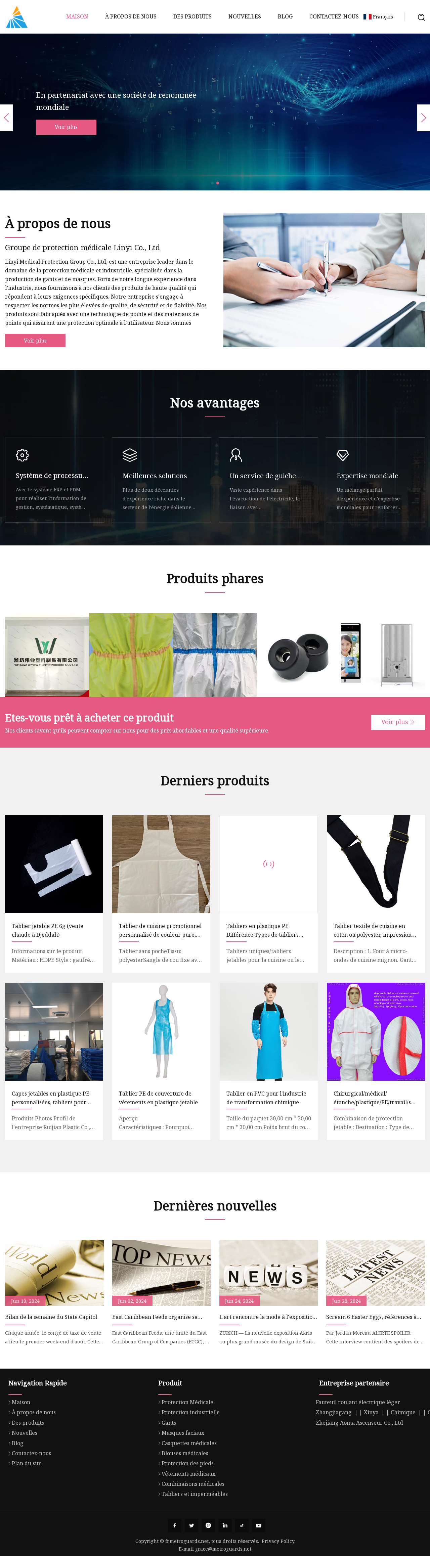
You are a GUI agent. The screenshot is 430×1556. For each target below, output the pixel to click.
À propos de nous (131, 16)
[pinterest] (208, 1525)
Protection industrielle (191, 1412)
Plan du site (27, 1463)
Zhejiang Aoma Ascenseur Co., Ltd (359, 1422)
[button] (212, 183)
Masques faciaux (183, 1432)
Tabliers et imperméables (195, 1494)
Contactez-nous (334, 16)
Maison (77, 16)
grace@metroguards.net (223, 1549)
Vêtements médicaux (188, 1473)
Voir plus (66, 127)
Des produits (192, 16)
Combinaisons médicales (193, 1483)
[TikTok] (242, 1525)
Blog (285, 16)
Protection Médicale (187, 1402)
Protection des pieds (188, 1463)
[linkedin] (225, 1525)
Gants (169, 1422)
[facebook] (174, 1525)
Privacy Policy (278, 1541)
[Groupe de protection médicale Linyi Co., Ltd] (17, 17)
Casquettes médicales (189, 1443)
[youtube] (258, 1525)
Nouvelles (244, 16)
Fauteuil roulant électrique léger (358, 1402)
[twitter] (191, 1525)
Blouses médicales (185, 1453)
